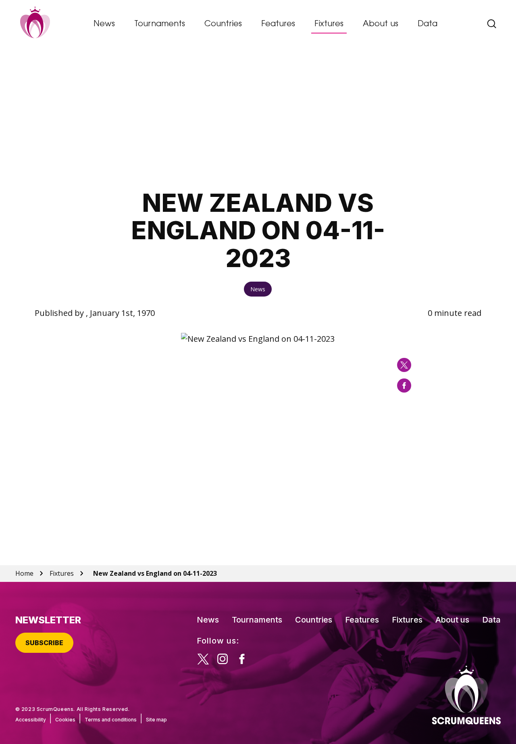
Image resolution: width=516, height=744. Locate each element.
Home (24, 573)
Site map (156, 720)
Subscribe (44, 643)
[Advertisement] (257, 119)
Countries (223, 24)
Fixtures (328, 24)
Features (278, 24)
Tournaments (159, 24)
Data (427, 24)
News (104, 24)
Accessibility (30, 720)
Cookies (65, 720)
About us (380, 24)
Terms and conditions (111, 720)
